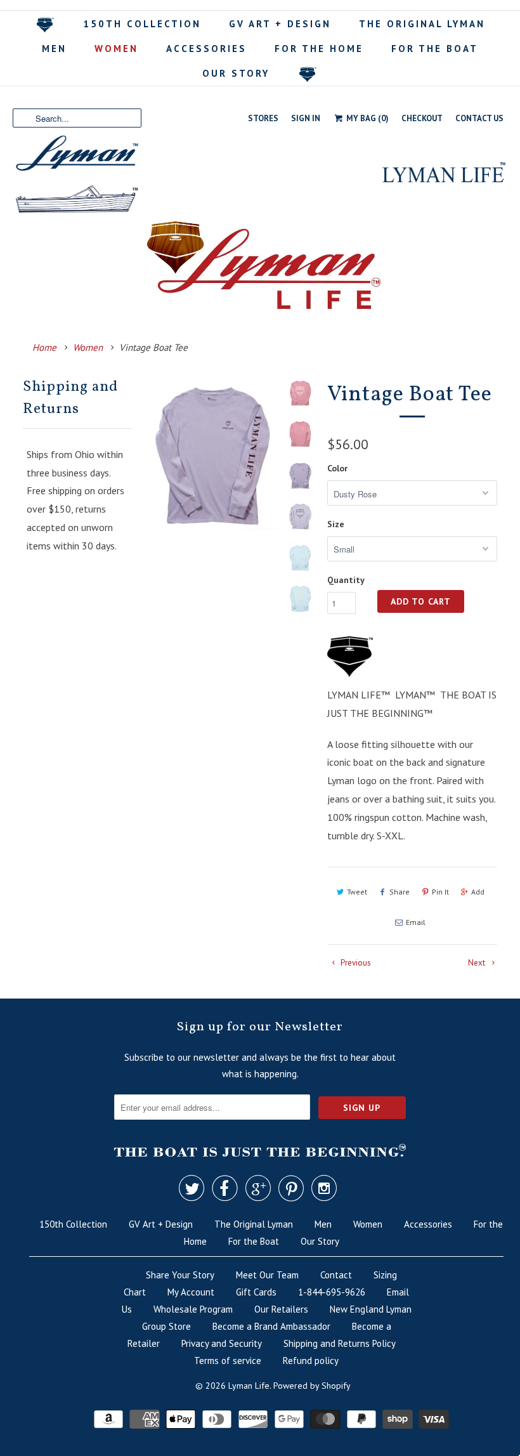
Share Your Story (180, 1275)
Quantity (346, 580)
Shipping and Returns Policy (339, 1343)
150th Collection (142, 24)
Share (399, 891)
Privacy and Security (221, 1343)
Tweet (357, 891)
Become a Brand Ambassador (271, 1326)
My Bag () (366, 118)
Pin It (440, 891)
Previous (355, 962)
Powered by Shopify (312, 1385)
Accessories (206, 49)
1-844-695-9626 (331, 1292)
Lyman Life (249, 1385)
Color (337, 468)
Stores (263, 118)
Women (116, 49)
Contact (336, 1275)
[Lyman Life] (260, 211)
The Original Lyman (422, 24)
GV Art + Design (280, 24)
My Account (190, 1292)
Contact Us (479, 118)
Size (335, 524)
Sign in (305, 118)
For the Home (319, 49)
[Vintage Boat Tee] (212, 454)
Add (477, 891)
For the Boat (434, 49)
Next (477, 962)
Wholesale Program (193, 1309)
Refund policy (311, 1360)
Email (416, 922)
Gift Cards (256, 1292)
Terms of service (227, 1360)
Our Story (236, 73)
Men (54, 49)
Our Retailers (281, 1309)
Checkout (422, 118)
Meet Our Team (267, 1275)
